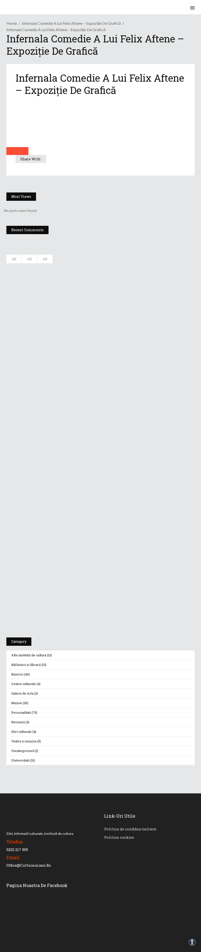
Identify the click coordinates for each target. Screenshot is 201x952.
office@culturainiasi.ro (28, 865)
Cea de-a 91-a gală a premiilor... (69, 364)
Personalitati (21, 712)
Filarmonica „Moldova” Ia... (65, 267)
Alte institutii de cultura (28, 655)
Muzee (16, 703)
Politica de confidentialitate (130, 828)
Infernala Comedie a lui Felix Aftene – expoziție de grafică (71, 23)
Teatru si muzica (24, 741)
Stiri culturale (21, 731)
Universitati (20, 760)
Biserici (17, 674)
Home (11, 23)
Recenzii (18, 722)
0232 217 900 (17, 849)
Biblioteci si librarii (26, 664)
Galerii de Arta (22, 693)
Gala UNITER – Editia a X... (64, 291)
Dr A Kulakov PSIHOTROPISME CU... (73, 316)
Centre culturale (23, 684)
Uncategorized (22, 751)
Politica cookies (119, 837)
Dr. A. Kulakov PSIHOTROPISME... (70, 340)
